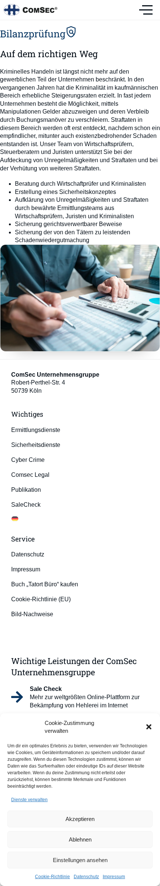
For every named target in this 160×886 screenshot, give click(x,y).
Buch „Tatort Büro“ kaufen (44, 584)
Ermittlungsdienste (35, 430)
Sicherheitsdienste (35, 445)
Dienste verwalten (29, 799)
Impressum (114, 876)
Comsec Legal (30, 475)
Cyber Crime (28, 460)
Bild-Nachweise (32, 614)
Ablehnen (80, 839)
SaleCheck (26, 504)
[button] (149, 727)
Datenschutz (86, 876)
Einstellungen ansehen (80, 860)
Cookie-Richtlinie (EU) (41, 599)
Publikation (26, 490)
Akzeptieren (80, 819)
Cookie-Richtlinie (52, 876)
